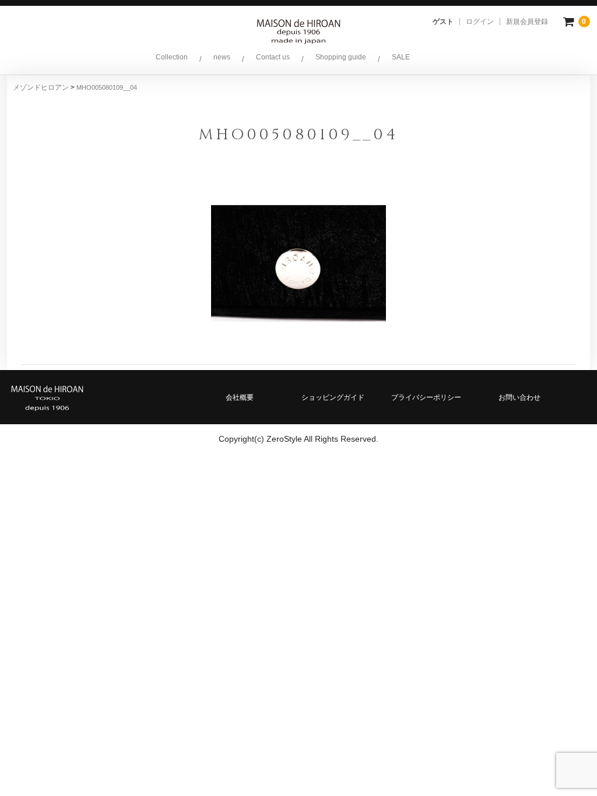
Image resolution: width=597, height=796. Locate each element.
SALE (401, 57)
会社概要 (240, 397)
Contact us (273, 57)
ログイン (480, 21)
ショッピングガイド (332, 397)
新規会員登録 (527, 21)
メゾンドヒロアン (42, 87)
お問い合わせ (519, 397)
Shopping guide (340, 57)
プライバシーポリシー (426, 397)
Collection (172, 57)
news (221, 57)
